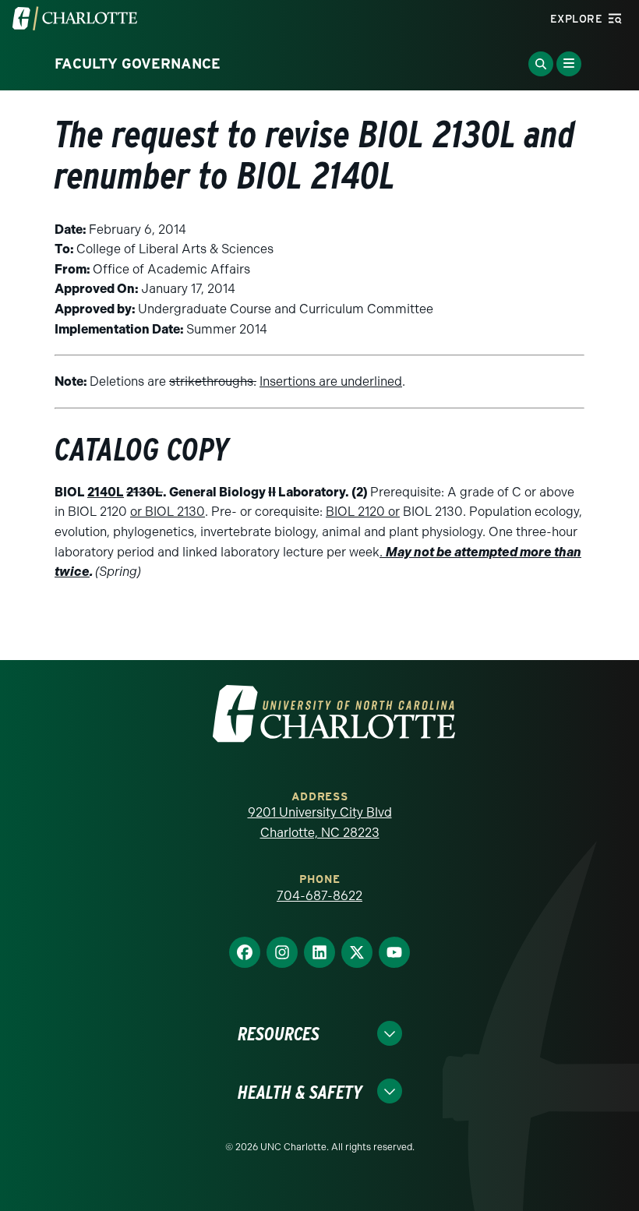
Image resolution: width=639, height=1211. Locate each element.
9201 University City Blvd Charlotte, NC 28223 (320, 822)
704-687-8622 (319, 895)
